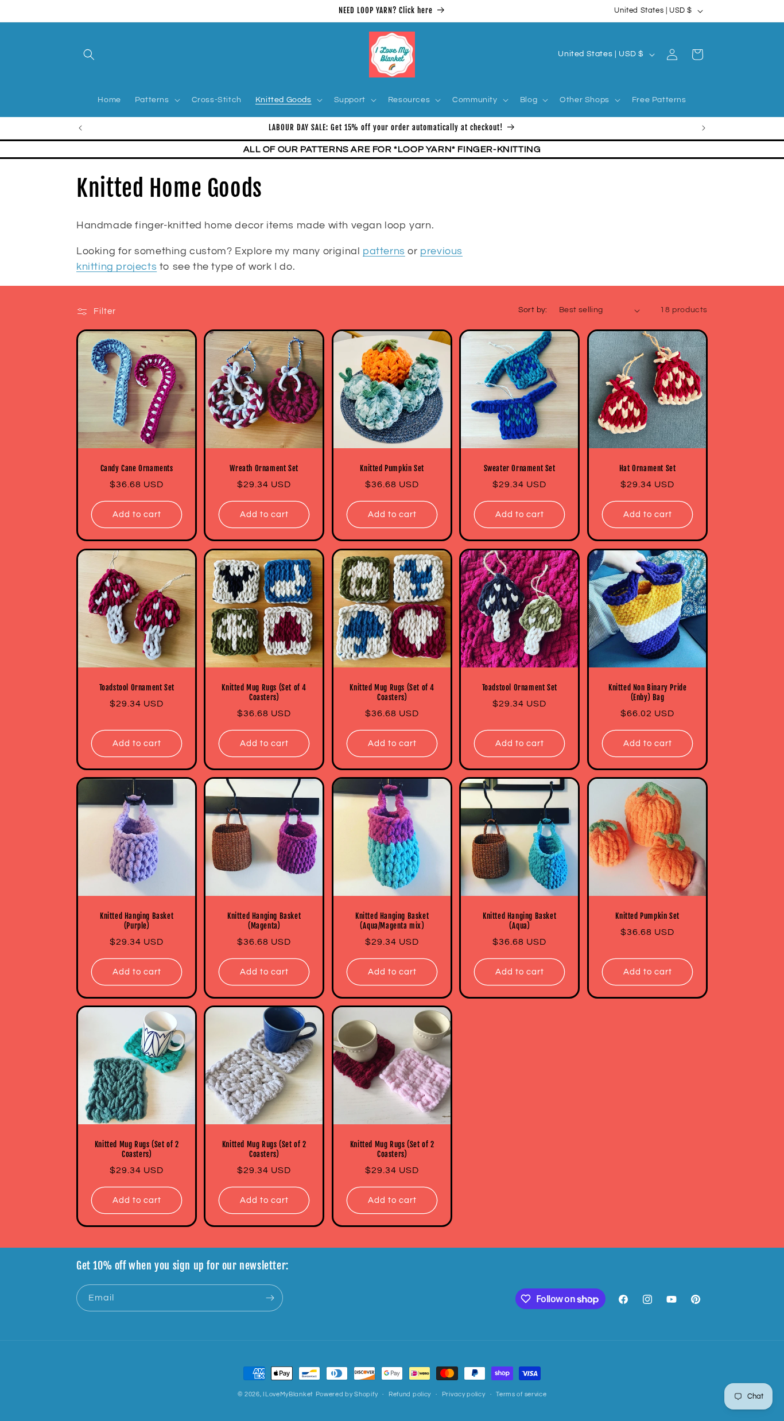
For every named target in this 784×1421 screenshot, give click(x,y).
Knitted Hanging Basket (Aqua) (519, 920)
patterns (384, 251)
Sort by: (533, 310)
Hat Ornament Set (647, 468)
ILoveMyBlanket (288, 1394)
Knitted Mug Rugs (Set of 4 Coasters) (264, 692)
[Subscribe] (269, 1297)
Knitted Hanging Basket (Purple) (136, 920)
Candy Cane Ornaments (136, 468)
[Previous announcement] (80, 128)
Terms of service (521, 1394)
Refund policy (410, 1394)
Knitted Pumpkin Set (392, 468)
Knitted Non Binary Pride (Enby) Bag (647, 692)
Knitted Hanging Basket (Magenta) (264, 920)
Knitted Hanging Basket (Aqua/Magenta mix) (392, 920)
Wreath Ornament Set (264, 468)
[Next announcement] (703, 128)
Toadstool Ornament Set (136, 687)
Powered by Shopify (347, 1394)
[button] (89, 54)
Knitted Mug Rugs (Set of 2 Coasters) (137, 1149)
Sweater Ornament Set (520, 468)
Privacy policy (464, 1394)
